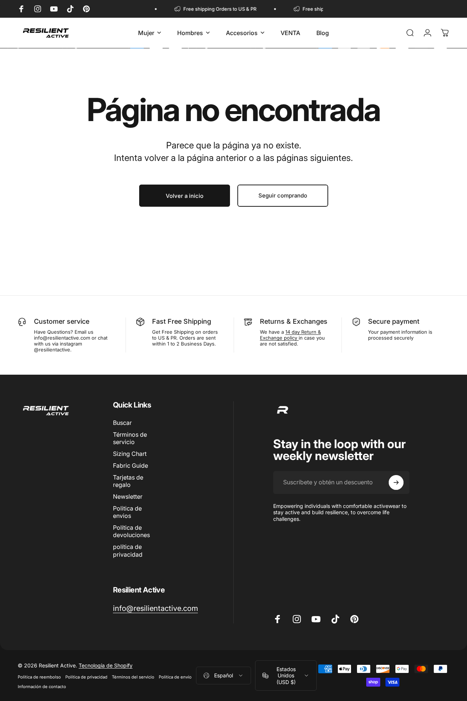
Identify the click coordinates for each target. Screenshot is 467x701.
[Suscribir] (396, 482)
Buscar (122, 422)
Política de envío (175, 676)
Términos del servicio (133, 676)
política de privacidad (127, 550)
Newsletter (127, 496)
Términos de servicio (130, 438)
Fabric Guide (130, 465)
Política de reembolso (39, 676)
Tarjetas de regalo (128, 481)
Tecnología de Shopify (106, 665)
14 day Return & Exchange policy (290, 335)
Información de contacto (42, 686)
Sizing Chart (130, 453)
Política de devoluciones (131, 531)
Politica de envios (127, 512)
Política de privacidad (86, 676)
